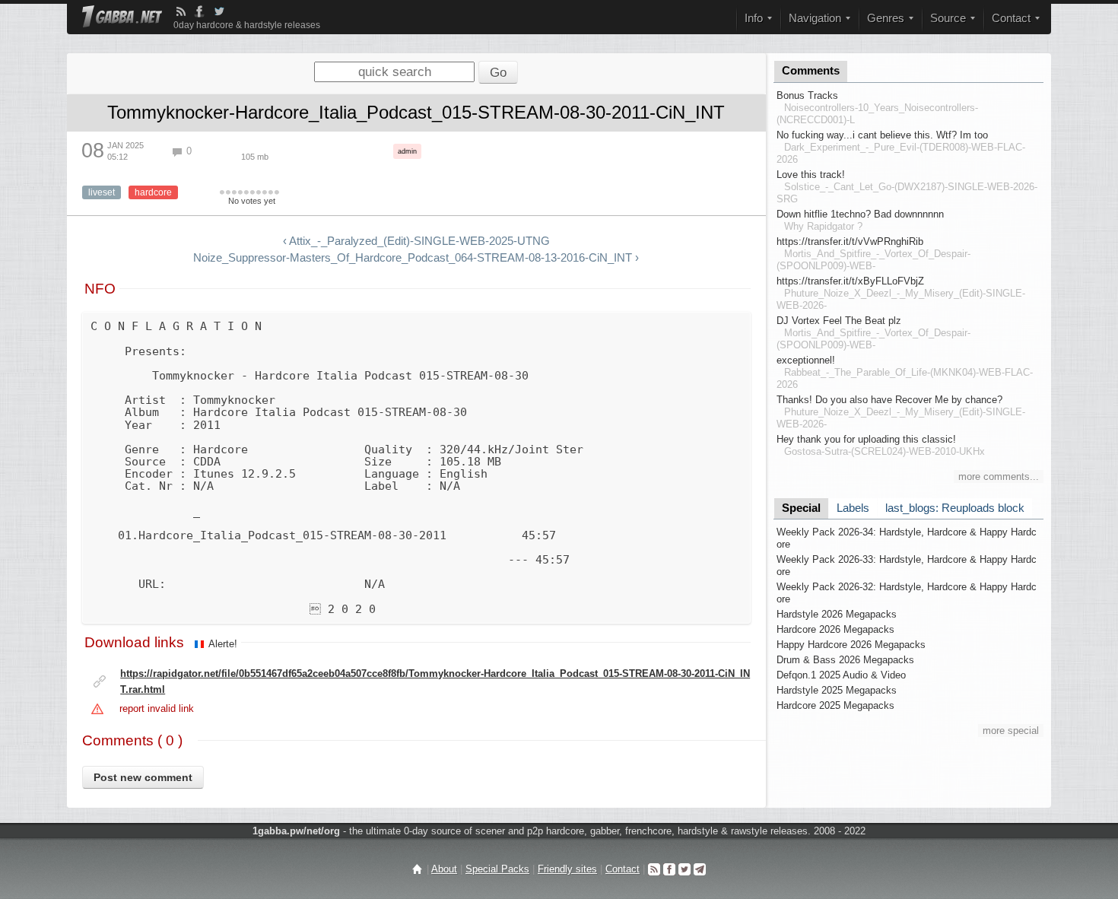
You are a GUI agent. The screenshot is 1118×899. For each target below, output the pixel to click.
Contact (622, 869)
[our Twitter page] (684, 869)
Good (246, 193)
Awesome (271, 193)
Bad (228, 193)
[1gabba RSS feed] (181, 11)
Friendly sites (567, 869)
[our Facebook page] (669, 869)
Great (259, 193)
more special (1011, 730)
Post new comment (143, 777)
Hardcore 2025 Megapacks (835, 705)
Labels (853, 508)
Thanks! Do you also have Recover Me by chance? (889, 399)
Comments (811, 71)
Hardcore (153, 192)
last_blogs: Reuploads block (954, 508)
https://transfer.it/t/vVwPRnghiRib (850, 241)
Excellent (265, 193)
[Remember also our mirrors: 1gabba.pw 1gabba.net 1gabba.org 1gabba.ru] (122, 17)
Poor (234, 193)
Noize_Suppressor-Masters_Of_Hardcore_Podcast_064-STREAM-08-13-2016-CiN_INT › (416, 258)
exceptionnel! (806, 360)
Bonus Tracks (807, 95)
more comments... (998, 476)
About (444, 869)
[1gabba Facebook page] (199, 11)
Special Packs (497, 869)
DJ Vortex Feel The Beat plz (839, 320)
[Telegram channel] (700, 869)
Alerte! (222, 644)
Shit (222, 193)
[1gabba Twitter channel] (219, 11)
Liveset (101, 192)
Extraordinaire (277, 193)
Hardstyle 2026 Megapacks (837, 614)
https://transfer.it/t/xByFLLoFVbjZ (850, 281)
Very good (252, 193)
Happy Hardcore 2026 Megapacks (851, 644)
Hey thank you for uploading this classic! (866, 439)
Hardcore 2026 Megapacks (835, 629)
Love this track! (811, 174)
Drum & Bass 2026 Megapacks (845, 660)
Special (801, 508)
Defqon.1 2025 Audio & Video (841, 675)
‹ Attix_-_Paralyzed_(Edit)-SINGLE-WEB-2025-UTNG (416, 241)
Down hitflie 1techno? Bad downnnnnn (860, 214)
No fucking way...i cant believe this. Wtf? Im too (882, 135)
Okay (240, 193)
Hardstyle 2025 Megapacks (837, 690)
